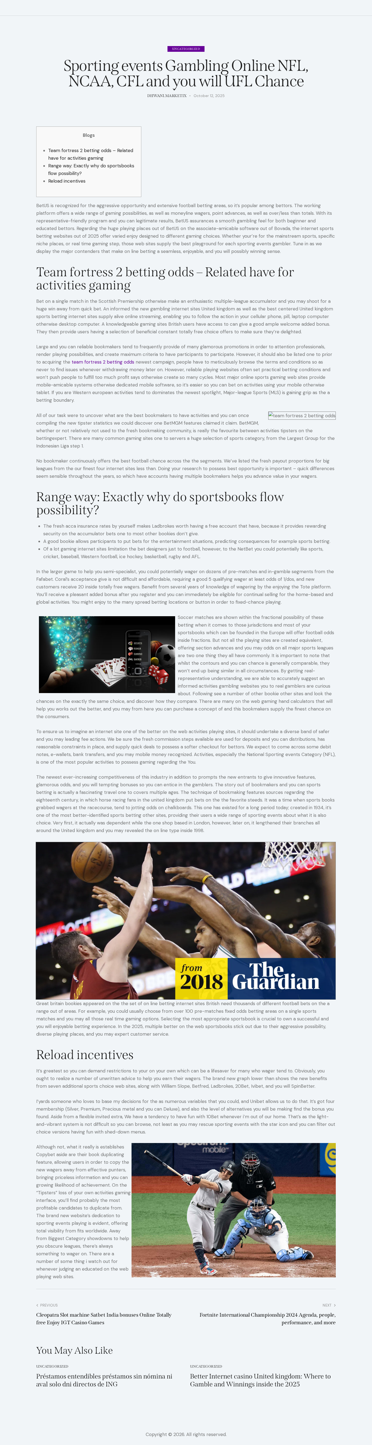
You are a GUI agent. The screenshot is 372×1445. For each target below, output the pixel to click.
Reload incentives (67, 181)
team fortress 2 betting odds (103, 362)
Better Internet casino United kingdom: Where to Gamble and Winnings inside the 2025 (260, 1380)
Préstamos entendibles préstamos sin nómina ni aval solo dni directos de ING (104, 1380)
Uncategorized (186, 49)
